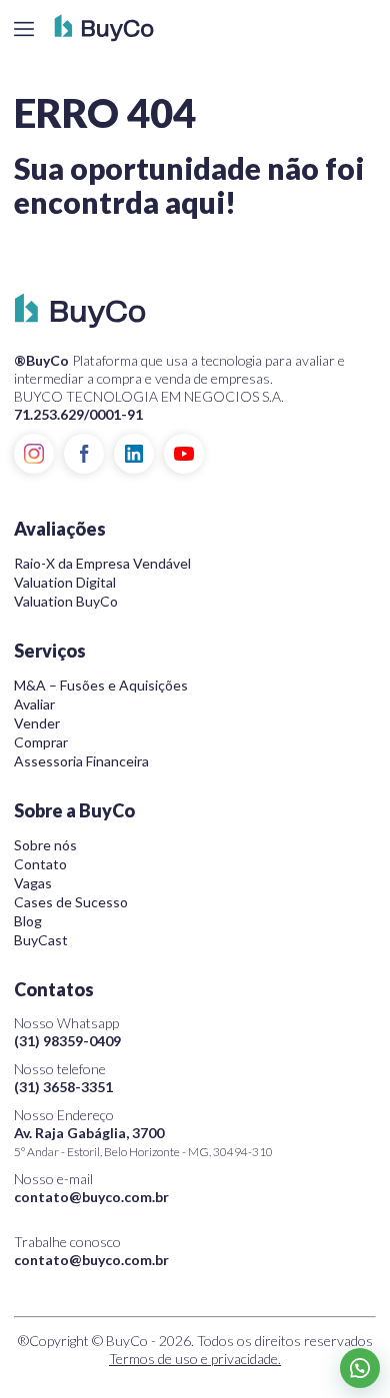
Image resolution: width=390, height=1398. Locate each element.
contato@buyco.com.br (91, 1196)
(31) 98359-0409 (67, 1040)
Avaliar (34, 704)
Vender (37, 722)
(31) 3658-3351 (63, 1086)
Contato (40, 863)
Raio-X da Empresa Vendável (102, 563)
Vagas (33, 882)
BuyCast (41, 939)
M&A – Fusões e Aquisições (101, 685)
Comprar (41, 741)
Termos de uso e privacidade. (195, 1358)
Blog (28, 920)
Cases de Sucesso (71, 901)
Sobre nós (45, 844)
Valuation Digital (65, 582)
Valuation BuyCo (66, 601)
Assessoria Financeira (81, 760)
